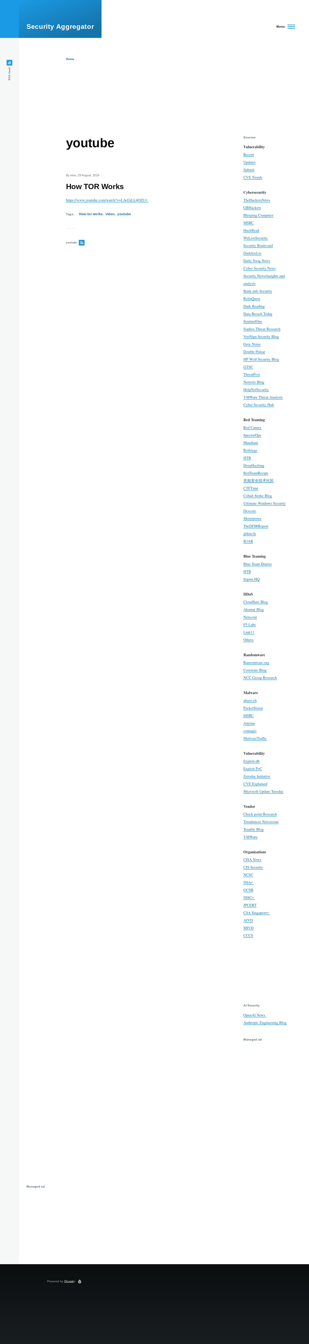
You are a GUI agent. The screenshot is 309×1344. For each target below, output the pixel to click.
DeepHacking (253, 465)
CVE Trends (252, 177)
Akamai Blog (253, 609)
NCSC (248, 874)
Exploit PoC (252, 768)
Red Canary (252, 427)
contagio (249, 730)
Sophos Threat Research (261, 328)
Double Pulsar (254, 351)
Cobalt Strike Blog (257, 495)
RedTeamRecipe (255, 472)
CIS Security (253, 867)
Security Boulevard (258, 245)
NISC (247, 897)
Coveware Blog (255, 669)
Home (70, 59)
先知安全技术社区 (258, 480)
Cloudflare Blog (255, 601)
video (110, 214)
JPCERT (249, 904)
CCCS (248, 935)
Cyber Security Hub (258, 404)
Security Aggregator (60, 26)
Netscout (250, 616)
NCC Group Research (260, 677)
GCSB (248, 889)
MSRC (248, 222)
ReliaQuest (251, 298)
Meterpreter (252, 518)
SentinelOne (252, 321)
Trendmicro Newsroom (261, 821)
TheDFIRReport (255, 525)
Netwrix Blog (253, 381)
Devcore (249, 510)
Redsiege (250, 450)
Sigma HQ (251, 578)
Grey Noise (252, 343)
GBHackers (252, 207)
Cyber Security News (259, 268)
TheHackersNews (256, 199)
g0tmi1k (249, 533)
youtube (124, 214)
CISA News (252, 859)
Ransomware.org (256, 662)
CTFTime (250, 487)
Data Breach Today (257, 313)
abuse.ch (250, 700)
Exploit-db (251, 760)
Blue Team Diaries (257, 563)
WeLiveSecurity (255, 237)
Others (248, 639)
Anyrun (249, 722)
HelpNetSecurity (256, 389)
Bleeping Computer (258, 215)
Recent (248, 154)
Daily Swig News (256, 260)
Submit (248, 169)
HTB (247, 457)
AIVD (248, 920)
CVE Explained (255, 783)
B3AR (248, 541)
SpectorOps (252, 434)
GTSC (248, 366)
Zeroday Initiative (256, 776)
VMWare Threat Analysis (263, 396)
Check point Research (260, 813)
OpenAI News (254, 1014)
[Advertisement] (161, 103)
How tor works (91, 214)
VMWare (250, 836)
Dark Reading (254, 306)
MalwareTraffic (255, 738)
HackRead (251, 230)
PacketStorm (253, 707)
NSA (247, 882)
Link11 (248, 632)
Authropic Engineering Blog (265, 1022)
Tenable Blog (253, 829)
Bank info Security (257, 290)
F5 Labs (249, 624)
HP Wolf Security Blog (261, 359)
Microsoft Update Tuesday (263, 791)
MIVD (248, 927)
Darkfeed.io (252, 252)
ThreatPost (251, 374)
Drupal (69, 1281)
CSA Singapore (255, 912)
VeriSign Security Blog (261, 336)
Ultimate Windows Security (264, 503)
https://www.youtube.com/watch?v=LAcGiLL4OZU (105, 199)
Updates (249, 161)
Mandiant (250, 442)
